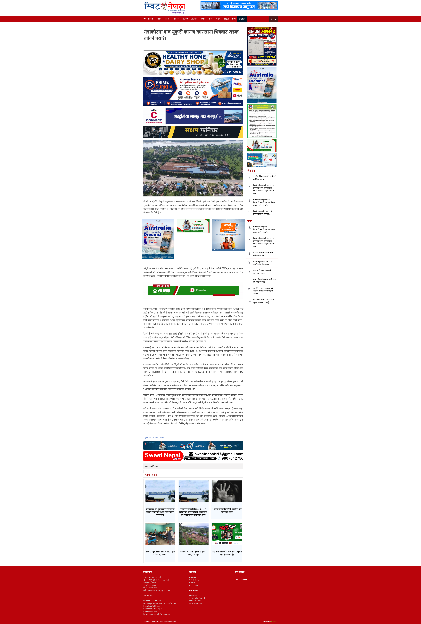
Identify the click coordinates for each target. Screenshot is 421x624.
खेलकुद (185, 19)
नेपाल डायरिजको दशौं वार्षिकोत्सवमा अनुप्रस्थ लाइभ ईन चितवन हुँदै (263, 301)
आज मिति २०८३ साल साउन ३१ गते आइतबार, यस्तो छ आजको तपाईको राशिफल (263, 291)
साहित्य (226, 19)
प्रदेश (234, 19)
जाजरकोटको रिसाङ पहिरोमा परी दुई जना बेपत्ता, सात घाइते (263, 272)
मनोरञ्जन (167, 19)
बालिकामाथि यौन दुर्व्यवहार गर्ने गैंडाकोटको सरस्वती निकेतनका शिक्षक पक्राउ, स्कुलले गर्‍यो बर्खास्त (264, 202)
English (242, 19)
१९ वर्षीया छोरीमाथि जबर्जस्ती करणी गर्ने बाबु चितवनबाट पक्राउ (264, 178)
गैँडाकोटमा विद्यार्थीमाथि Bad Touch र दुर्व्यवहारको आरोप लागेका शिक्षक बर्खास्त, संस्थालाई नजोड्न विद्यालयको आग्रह (264, 189)
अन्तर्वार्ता (194, 19)
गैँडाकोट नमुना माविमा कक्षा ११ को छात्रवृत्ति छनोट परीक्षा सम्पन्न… (262, 212)
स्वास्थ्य (176, 19)
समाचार (150, 19)
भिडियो (218, 19)
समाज (203, 19)
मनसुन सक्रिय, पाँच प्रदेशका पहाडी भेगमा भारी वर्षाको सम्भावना (264, 280)
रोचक (210, 19)
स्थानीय (158, 19)
